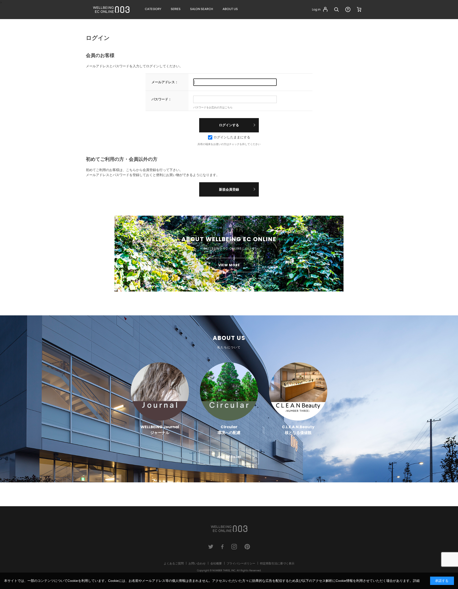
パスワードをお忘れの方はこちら (213, 107)
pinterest (247, 546)
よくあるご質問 (174, 563)
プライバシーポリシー (241, 563)
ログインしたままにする (231, 137)
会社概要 (216, 563)
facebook (222, 546)
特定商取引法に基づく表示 (277, 563)
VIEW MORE (229, 265)
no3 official (229, 456)
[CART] (359, 9)
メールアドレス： (164, 82)
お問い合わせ (197, 563)
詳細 (416, 581)
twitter (210, 546)
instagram (234, 546)
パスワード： (161, 99)
